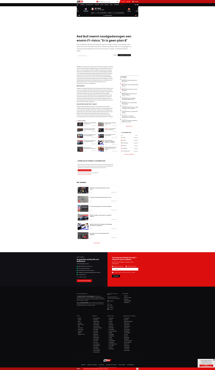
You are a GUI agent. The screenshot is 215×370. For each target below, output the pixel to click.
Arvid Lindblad (96, 339)
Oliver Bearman (96, 348)
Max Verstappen (89, 4)
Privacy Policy (101, 364)
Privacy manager (121, 364)
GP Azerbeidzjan (112, 340)
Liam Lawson (95, 347)
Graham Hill (126, 344)
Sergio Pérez (95, 334)
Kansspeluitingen (130, 364)
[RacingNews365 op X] (125, 1)
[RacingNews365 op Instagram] (122, 1)
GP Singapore (111, 342)
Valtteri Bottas (96, 337)
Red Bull (78, 66)
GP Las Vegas (111, 345)
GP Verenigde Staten (113, 344)
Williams (79, 332)
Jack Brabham (127, 347)
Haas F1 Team (80, 329)
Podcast (107, 4)
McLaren (79, 319)
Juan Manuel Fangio (128, 340)
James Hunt (126, 327)
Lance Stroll (95, 342)
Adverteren (126, 299)
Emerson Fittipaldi (127, 342)
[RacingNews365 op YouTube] (129, 1)
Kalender (97, 4)
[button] (86, 10)
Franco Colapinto (96, 350)
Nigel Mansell (126, 337)
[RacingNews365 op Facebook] (124, 1)
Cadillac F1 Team (81, 334)
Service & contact (127, 297)
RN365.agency (127, 302)
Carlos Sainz (95, 332)
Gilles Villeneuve (127, 326)
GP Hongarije (111, 334)
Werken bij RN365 (127, 300)
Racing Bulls (80, 331)
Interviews (116, 4)
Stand (101, 4)
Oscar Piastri (95, 331)
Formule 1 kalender (84, 302)
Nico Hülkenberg (96, 344)
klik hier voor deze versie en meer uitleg (84, 174)
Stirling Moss (126, 339)
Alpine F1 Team (81, 324)
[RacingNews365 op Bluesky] (127, 1)
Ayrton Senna (126, 324)
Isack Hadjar (95, 329)
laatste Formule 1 (82, 296)
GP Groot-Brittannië (112, 331)
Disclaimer (83, 364)
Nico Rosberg (126, 318)
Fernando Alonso (96, 326)
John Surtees (126, 348)
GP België (110, 332)
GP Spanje (111, 339)
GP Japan (110, 321)
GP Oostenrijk (111, 329)
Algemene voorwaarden (92, 364)
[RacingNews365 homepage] (77, 4)
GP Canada (111, 324)
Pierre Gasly (95, 340)
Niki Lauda (126, 335)
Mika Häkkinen (127, 331)
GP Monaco (111, 326)
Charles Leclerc (96, 323)
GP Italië (110, 337)
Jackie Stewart (127, 329)
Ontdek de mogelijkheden (84, 280)
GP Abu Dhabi (111, 348)
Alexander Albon (96, 345)
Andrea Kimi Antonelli (97, 327)
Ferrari (79, 321)
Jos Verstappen (127, 332)
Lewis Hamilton (96, 324)
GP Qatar (110, 347)
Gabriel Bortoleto (96, 352)
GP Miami (110, 323)
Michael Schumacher (128, 321)
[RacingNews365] (80, 1)
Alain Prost (126, 319)
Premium (122, 4)
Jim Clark (126, 334)
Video (111, 4)
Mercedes (80, 323)
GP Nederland (111, 335)
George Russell (96, 321)
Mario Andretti (127, 350)
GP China (110, 319)
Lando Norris (95, 319)
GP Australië (111, 318)
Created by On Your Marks (111, 364)
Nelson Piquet (126, 345)
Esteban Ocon (96, 335)
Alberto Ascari (127, 323)
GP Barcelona (111, 327)
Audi (79, 326)
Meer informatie (108, 15)
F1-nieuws (82, 4)
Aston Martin (92, 83)
